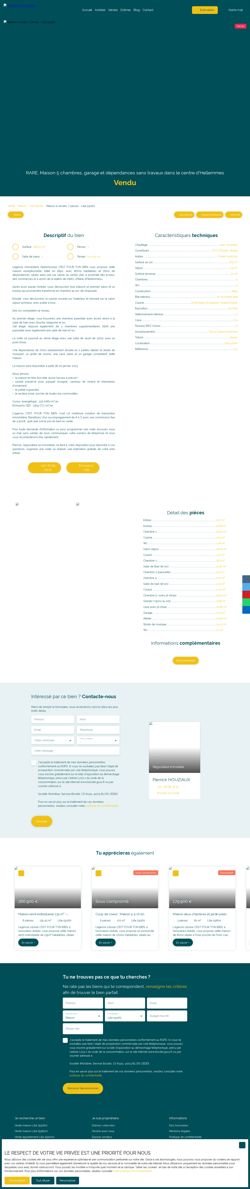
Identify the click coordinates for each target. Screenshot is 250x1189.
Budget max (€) (159, 1015)
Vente (11, 206)
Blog (136, 10)
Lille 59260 (36, 206)
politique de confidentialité (102, 805)
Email (37, 729)
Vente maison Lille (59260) (31, 1125)
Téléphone (86, 729)
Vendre (113, 10)
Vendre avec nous (103, 1131)
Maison (22, 206)
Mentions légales (179, 1131)
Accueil (87, 10)
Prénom (39, 719)
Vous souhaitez (86, 739)
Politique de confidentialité (185, 1136)
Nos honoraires (178, 1125)
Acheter (100, 10)
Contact (148, 10)
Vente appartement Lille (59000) (34, 1136)
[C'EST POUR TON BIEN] (29, 10)
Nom (83, 719)
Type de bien (71, 1013)
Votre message (43, 750)
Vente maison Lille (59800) (31, 1131)
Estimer (125, 10)
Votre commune (44, 740)
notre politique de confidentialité (132, 1171)
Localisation (113, 1013)
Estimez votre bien (103, 1125)
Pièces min (72, 1028)
